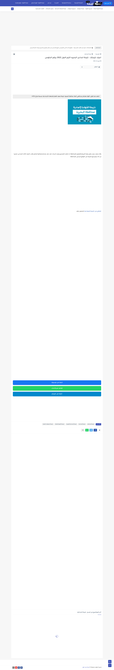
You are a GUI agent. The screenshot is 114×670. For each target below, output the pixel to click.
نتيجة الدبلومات (80, 8)
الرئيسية (98, 54)
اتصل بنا (57, 3)
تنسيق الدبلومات (71, 8)
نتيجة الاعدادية (82, 424)
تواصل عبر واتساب (57, 388)
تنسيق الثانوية (88, 8)
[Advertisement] (57, 32)
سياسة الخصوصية (66, 3)
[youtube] (16, 667)
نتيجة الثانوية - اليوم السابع (37, 3)
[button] (95, 430)
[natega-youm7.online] (13, 667)
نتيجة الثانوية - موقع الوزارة (21, 3)
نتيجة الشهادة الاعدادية (60, 8)
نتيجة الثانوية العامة (98, 8)
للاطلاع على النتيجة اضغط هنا (92, 211)
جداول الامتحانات (49, 8)
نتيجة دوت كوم (86, 667)
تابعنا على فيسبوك (57, 382)
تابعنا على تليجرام (57, 394)
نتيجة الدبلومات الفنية (48, 424)
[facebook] (21, 667)
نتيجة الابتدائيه (88, 54)
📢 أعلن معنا (108, 3)
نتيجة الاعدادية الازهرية (71, 424)
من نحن (49, 3)
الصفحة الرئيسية (79, 3)
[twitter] (14, 9)
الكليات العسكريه (40, 8)
